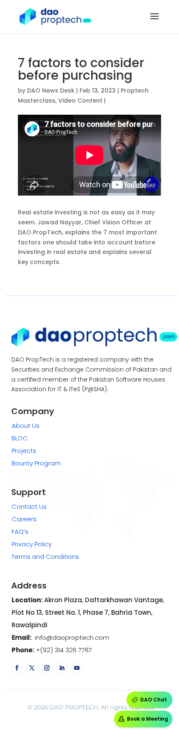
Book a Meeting (147, 718)
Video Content (80, 100)
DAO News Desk (51, 90)
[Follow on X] (32, 668)
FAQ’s (20, 531)
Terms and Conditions (45, 556)
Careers (24, 519)
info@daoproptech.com (71, 637)
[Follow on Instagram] (47, 668)
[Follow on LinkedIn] (62, 668)
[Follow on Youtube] (77, 668)
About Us (26, 425)
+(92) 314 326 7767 (63, 650)
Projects (24, 450)
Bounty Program (36, 463)
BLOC (20, 438)
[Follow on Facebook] (17, 668)
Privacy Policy (32, 544)
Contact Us (29, 506)
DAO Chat (153, 699)
